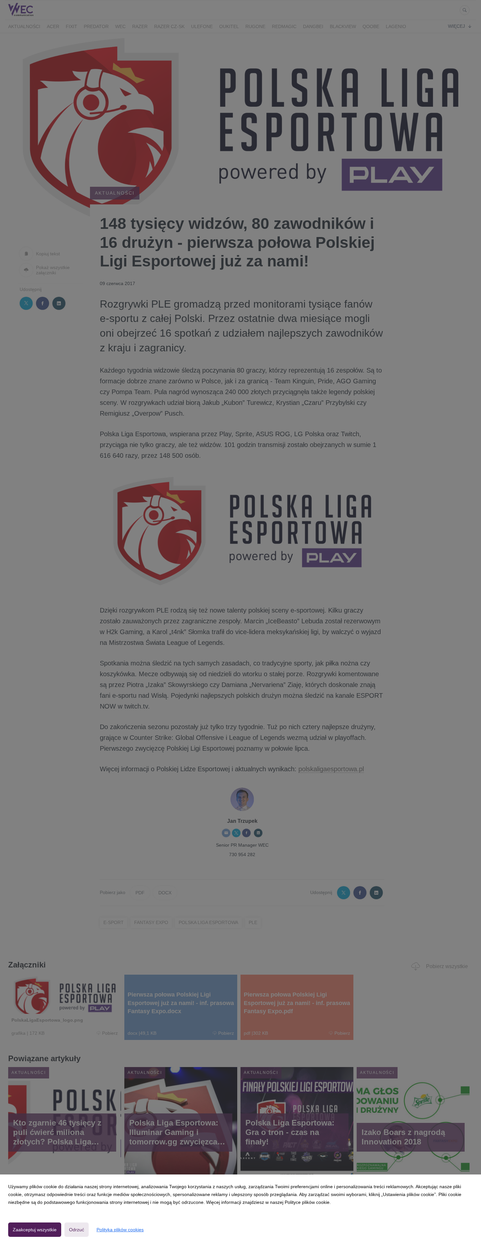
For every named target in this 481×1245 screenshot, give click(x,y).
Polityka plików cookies (120, 1229)
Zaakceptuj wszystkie (35, 1229)
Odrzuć (76, 1229)
